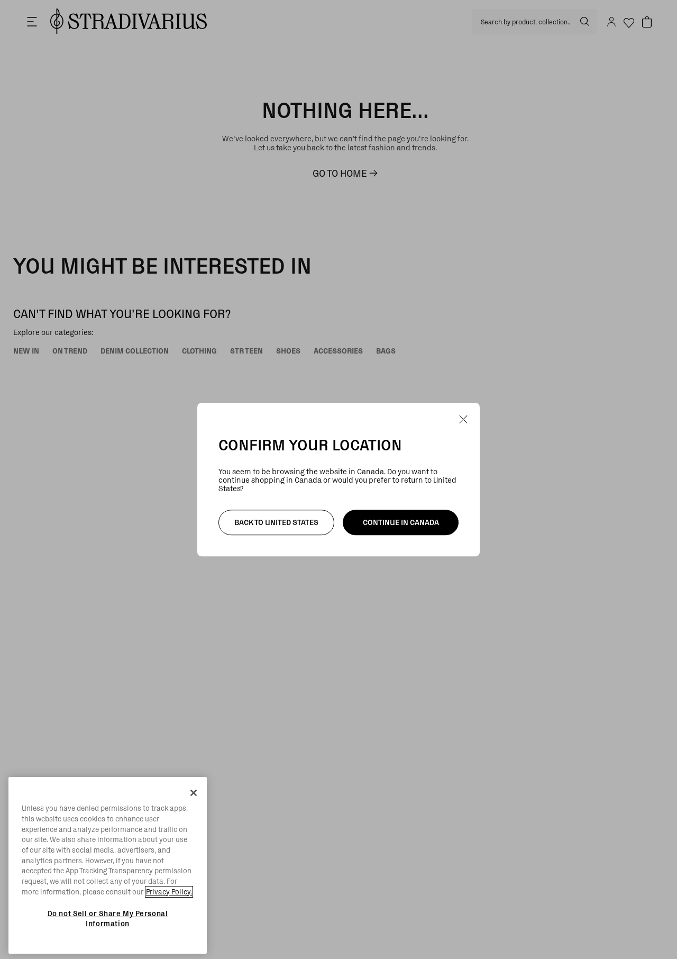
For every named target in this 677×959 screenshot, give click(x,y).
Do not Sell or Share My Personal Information (108, 918)
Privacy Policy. (169, 892)
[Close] (193, 792)
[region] (107, 865)
